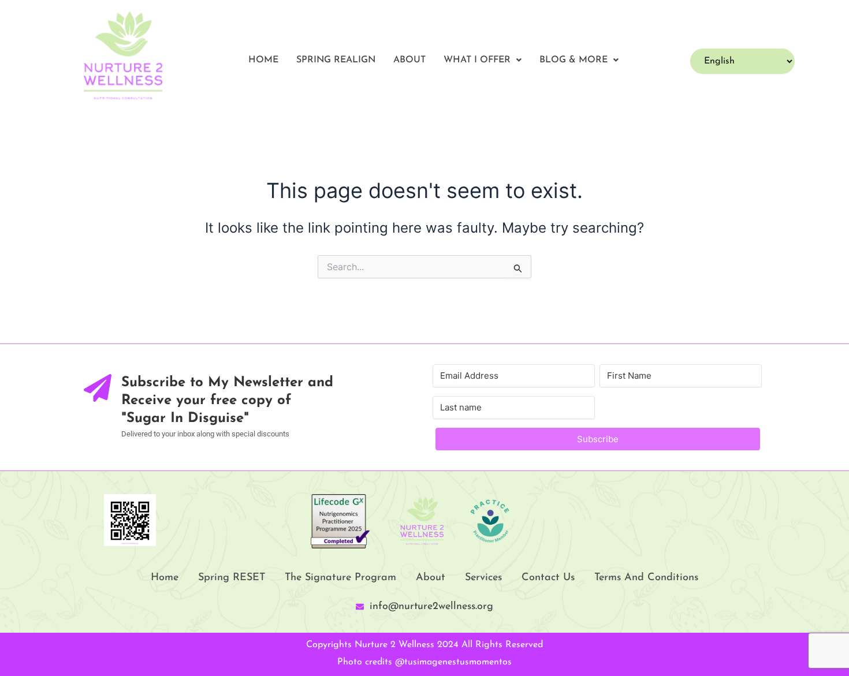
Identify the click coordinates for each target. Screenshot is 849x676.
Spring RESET (231, 578)
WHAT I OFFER (477, 60)
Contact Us (548, 578)
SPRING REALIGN (335, 60)
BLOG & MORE (573, 60)
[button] (483, 60)
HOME (263, 60)
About (430, 578)
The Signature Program (340, 578)
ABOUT (409, 60)
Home (164, 578)
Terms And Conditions (646, 578)
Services (483, 578)
